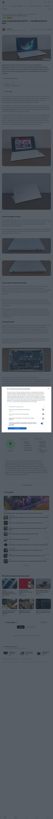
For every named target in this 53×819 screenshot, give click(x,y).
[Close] (49, 389)
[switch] (42, 409)
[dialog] (26, 409)
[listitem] (26, 406)
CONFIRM (17, 428)
